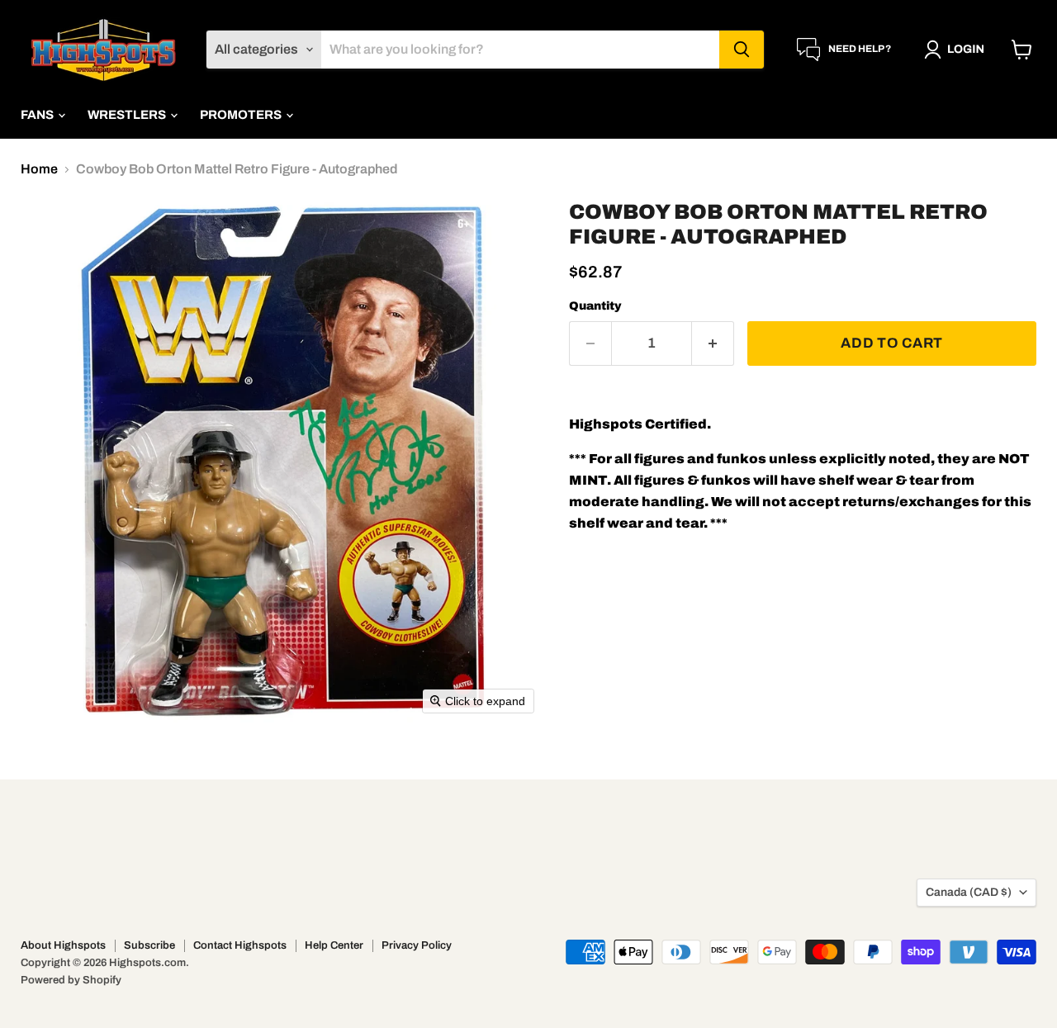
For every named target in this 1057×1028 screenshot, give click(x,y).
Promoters (242, 114)
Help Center (334, 945)
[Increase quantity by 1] (713, 343)
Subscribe (149, 945)
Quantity (595, 306)
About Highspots (63, 945)
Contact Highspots (240, 945)
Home (39, 169)
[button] (957, 49)
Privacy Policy (417, 945)
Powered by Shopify (71, 980)
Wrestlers (128, 114)
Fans (38, 114)
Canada (969, 892)
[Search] (741, 50)
